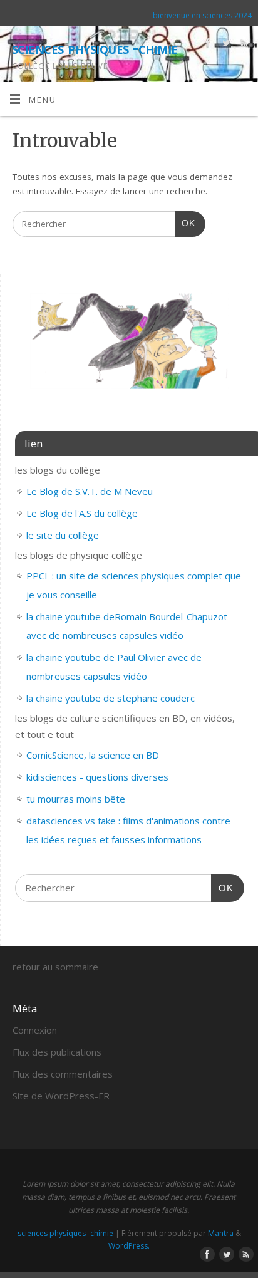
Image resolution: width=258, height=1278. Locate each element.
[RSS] (243, 45)
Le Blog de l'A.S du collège (82, 513)
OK (185, 223)
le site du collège (62, 535)
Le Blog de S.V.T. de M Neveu (89, 491)
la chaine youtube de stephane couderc (110, 698)
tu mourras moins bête (75, 798)
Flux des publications (57, 1052)
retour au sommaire (55, 966)
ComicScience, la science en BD (92, 755)
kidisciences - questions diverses (97, 777)
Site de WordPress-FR (61, 1095)
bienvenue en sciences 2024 (202, 15)
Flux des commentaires (63, 1074)
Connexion (35, 1030)
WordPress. (129, 1245)
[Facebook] (206, 45)
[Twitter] (224, 45)
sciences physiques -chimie (94, 47)
